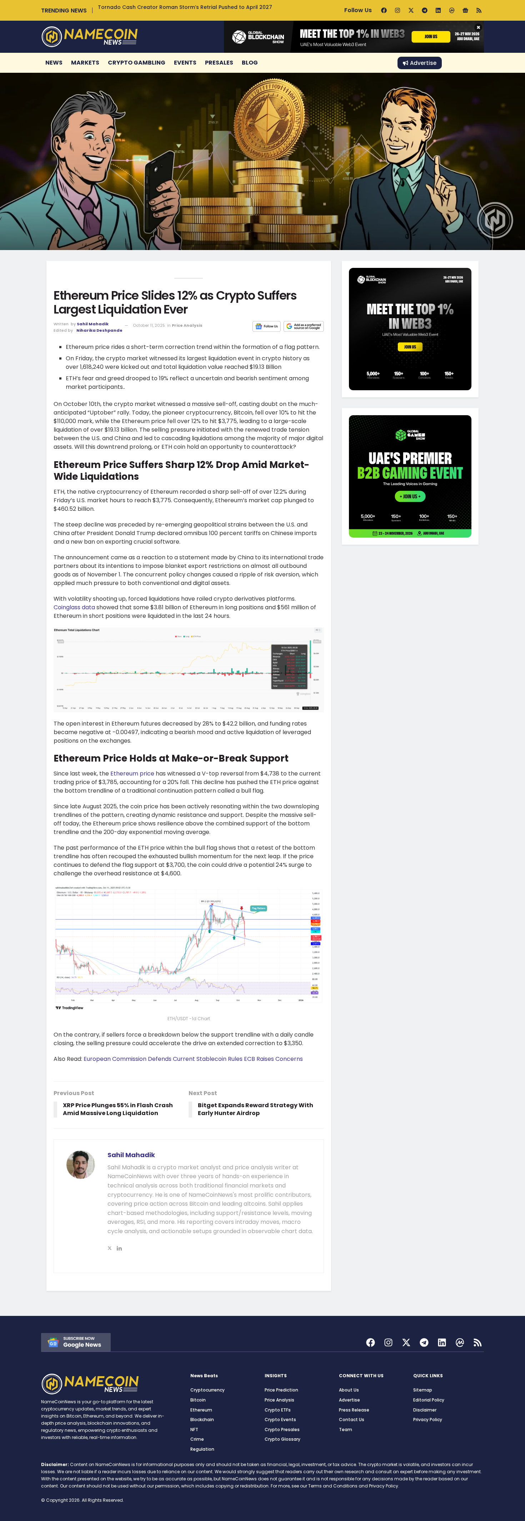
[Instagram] (397, 10)
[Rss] (479, 10)
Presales (219, 62)
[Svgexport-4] (460, 1342)
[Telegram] (425, 10)
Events (185, 62)
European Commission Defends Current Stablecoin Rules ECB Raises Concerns (193, 1059)
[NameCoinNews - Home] (89, 36)
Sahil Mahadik (93, 324)
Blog (250, 62)
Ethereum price (132, 773)
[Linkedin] (438, 10)
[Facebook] (384, 10)
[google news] (76, 1342)
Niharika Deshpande (99, 330)
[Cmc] (452, 10)
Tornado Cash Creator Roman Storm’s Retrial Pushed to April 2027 (185, 7)
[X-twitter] (411, 10)
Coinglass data (74, 607)
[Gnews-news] (465, 10)
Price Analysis (187, 325)
